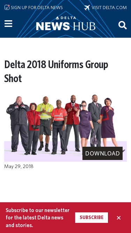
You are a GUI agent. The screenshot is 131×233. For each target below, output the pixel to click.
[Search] (122, 24)
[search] (122, 24)
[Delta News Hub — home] (65, 33)
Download (102, 153)
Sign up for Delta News (36, 7)
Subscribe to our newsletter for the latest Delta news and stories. (38, 217)
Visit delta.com (108, 7)
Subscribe (91, 217)
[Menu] (8, 23)
